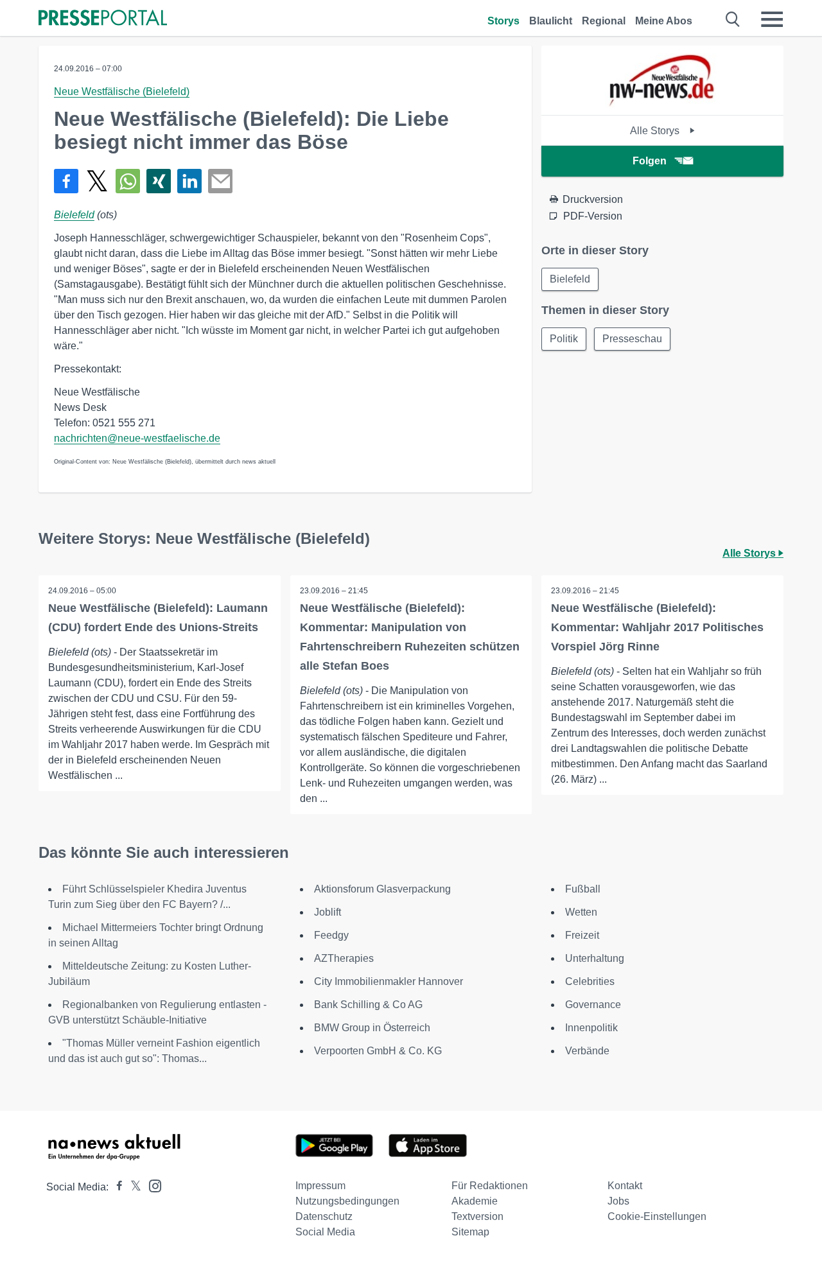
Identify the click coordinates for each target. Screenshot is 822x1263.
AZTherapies (344, 958)
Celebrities (590, 981)
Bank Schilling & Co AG (368, 1004)
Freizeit (582, 935)
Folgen (650, 160)
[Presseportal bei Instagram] (151, 1185)
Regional (603, 20)
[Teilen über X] (97, 181)
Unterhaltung (594, 958)
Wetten (581, 912)
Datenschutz (324, 1216)
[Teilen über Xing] (158, 181)
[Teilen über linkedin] (189, 181)
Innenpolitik (591, 1027)
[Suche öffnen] (733, 19)
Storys (503, 20)
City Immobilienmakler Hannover (388, 981)
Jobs (618, 1201)
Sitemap (470, 1231)
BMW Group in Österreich (372, 1027)
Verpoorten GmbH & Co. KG (378, 1050)
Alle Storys (656, 130)
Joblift (327, 912)
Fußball (582, 889)
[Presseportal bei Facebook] (116, 1186)
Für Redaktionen (489, 1185)
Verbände (587, 1050)
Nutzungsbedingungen (347, 1201)
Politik (564, 338)
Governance (593, 1004)
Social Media (325, 1231)
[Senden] (220, 181)
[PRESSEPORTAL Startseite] (103, 19)
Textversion (477, 1216)
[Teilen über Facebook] (66, 181)
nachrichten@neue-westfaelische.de (137, 438)
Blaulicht (550, 20)
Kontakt (625, 1185)
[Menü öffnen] (771, 19)
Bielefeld (74, 214)
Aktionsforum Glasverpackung (382, 889)
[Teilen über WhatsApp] (128, 181)
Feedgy (331, 935)
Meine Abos (663, 20)
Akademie (474, 1201)
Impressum (320, 1185)
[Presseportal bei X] (132, 1186)
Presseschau (632, 338)
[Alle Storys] (662, 103)
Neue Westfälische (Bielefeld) (121, 91)
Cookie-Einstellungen (657, 1216)
